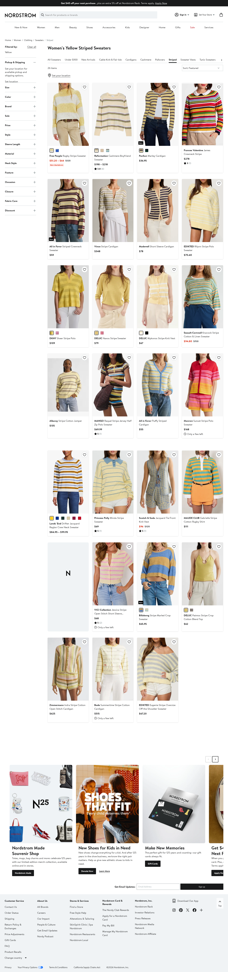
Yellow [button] (8, 52)
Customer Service (14, 900)
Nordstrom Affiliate (145, 934)
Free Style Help (78, 912)
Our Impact (43, 918)
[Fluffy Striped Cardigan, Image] (157, 384)
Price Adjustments (14, 934)
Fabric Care (11, 201)
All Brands (42, 907)
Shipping (9, 918)
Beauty (73, 27)
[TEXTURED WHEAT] (102, 150)
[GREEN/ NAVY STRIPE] (146, 150)
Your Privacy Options (27, 967)
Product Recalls (13, 952)
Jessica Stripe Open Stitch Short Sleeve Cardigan (110, 613)
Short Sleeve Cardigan (156, 246)
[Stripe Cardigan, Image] (113, 210)
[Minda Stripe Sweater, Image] (113, 482)
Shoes (89, 27)
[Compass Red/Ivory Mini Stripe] (74, 518)
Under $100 (71, 59)
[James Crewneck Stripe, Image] (202, 114)
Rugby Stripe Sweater (67, 155)
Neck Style (11, 163)
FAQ (7, 946)
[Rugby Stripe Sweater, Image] (68, 114)
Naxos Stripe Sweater (110, 338)
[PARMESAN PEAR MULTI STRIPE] (96, 150)
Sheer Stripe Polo (62, 338)
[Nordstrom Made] (41, 804)
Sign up (202, 886)
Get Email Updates (47, 930)
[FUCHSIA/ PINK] (102, 332)
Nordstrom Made (23, 873)
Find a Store (76, 907)
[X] (188, 910)
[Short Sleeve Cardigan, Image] (157, 210)
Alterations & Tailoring (82, 918)
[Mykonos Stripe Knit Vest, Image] (157, 296)
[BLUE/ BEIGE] (191, 610)
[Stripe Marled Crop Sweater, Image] (157, 573)
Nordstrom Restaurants (82, 934)
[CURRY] (141, 610)
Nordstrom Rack (144, 906)
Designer (144, 27)
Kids (127, 27)
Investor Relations (144, 912)
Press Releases (143, 918)
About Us (42, 900)
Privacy (8, 967)
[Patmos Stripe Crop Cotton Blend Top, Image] (202, 573)
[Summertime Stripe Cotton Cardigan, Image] (113, 669)
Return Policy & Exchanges (13, 926)
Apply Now (161, 3)
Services (208, 27)
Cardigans (130, 59)
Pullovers (160, 59)
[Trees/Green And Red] (62, 518)
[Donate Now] (107, 804)
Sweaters (39, 40)
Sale (192, 27)
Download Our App (187, 900)
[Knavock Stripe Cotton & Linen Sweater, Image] (202, 296)
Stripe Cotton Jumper (65, 420)
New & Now (21, 27)
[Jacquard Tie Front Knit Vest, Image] (157, 482)
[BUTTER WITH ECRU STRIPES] (141, 332)
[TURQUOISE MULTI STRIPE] (107, 150)
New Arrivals (88, 59)
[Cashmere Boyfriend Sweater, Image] (113, 114)
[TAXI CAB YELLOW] (51, 332)
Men (57, 27)
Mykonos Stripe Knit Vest (157, 338)
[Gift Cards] (174, 804)
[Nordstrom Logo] (20, 15)
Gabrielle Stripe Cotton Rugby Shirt (200, 519)
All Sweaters (54, 59)
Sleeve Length (12, 144)
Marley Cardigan (152, 155)
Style (7, 134)
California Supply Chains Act (87, 967)
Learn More (104, 871)
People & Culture (46, 924)
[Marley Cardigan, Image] (157, 114)
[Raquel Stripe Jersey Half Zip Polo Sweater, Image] (113, 384)
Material (9, 153)
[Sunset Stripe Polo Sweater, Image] (202, 384)
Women (41, 27)
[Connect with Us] (201, 910)
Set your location (61, 75)
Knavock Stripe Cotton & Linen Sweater (201, 334)
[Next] (221, 60)
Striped (173, 59)
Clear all (31, 46)
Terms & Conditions (58, 967)
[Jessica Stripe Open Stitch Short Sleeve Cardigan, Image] (113, 573)
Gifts (178, 27)
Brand (8, 106)
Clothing (28, 40)
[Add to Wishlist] (84, 87)
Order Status (12, 912)
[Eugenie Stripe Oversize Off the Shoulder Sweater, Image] (157, 669)
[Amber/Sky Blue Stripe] (51, 518)
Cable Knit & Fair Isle (110, 59)
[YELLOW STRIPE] (141, 150)
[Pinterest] (181, 910)
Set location (11, 81)
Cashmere (145, 59)
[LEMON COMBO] (51, 150)
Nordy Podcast (45, 936)
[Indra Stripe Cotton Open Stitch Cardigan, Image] (68, 669)
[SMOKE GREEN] (146, 610)
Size (7, 87)
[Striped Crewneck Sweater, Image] (68, 210)
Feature (9, 172)
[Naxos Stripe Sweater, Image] (113, 296)
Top (220, 905)
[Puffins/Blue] (57, 518)
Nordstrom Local (79, 940)
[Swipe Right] (215, 759)
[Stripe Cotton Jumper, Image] (68, 384)
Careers (41, 912)
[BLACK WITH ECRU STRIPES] (146, 332)
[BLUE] (57, 150)
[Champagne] (68, 518)
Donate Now (87, 871)
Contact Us (11, 907)
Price (7, 125)
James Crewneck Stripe (197, 152)
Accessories (109, 27)
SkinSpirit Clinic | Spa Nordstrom (81, 926)
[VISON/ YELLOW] (96, 332)
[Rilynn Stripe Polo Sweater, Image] (202, 210)
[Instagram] (174, 910)
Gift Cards (153, 863)
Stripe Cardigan (106, 246)
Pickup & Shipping (15, 62)
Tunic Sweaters (208, 59)
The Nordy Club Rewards (115, 910)
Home (162, 27)
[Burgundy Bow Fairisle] (79, 518)
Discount (10, 210)
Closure (9, 191)
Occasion (10, 182)
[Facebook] (194, 910)
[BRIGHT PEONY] (57, 332)
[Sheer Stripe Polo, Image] (68, 296)
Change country (13, 957)
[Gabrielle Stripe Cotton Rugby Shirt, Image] (202, 482)
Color (8, 97)
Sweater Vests (188, 59)
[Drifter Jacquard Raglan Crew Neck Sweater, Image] (68, 482)
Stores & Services (79, 900)
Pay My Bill (108, 925)
